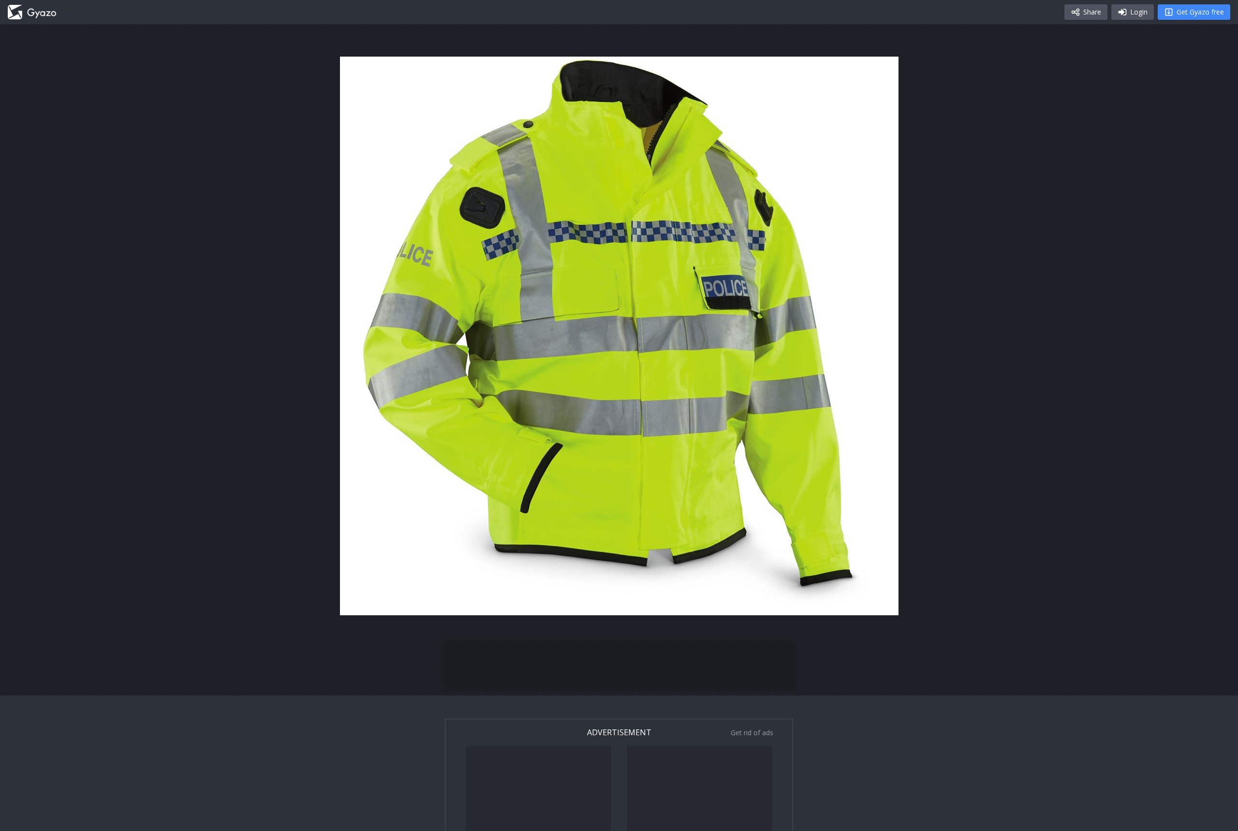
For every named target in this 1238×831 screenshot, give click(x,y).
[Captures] (32, 12)
